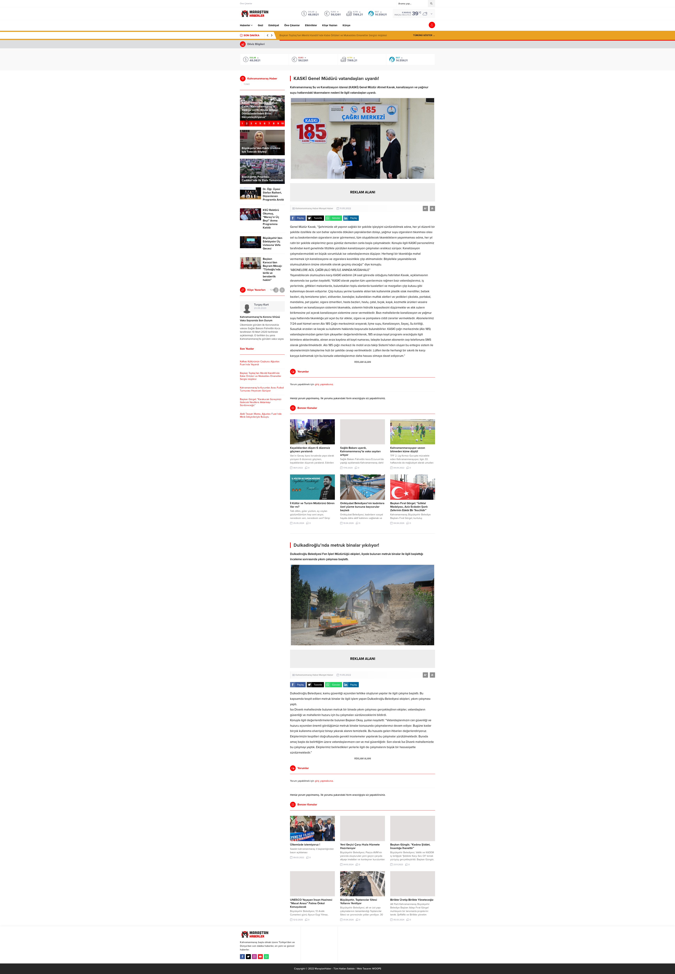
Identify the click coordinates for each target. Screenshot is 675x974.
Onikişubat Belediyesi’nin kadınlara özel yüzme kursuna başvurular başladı (362, 507)
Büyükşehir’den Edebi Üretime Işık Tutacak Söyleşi (261, 149)
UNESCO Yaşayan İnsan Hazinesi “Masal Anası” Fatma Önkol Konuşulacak (311, 903)
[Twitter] (248, 956)
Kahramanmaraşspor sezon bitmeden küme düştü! (407, 449)
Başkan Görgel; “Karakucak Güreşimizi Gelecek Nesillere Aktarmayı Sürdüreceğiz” (260, 402)
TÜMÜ (247, 84)
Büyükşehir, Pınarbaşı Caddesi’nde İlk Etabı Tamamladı (262, 178)
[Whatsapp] (266, 956)
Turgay (261, 304)
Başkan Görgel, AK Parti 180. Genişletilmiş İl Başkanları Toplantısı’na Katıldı (260, 113)
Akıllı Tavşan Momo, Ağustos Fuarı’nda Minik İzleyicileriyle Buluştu (260, 415)
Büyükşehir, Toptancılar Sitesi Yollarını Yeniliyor (358, 901)
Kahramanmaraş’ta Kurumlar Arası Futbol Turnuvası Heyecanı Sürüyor (319, 35)
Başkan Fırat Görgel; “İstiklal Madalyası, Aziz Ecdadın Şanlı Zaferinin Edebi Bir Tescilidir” (409, 507)
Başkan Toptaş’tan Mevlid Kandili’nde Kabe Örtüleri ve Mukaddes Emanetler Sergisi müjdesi (260, 376)
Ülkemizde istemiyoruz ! (305, 844)
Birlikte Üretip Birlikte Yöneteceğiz (411, 900)
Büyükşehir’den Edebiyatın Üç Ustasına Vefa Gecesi (272, 243)
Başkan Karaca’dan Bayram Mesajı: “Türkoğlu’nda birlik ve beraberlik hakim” (272, 269)
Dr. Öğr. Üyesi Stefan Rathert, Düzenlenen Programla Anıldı (273, 194)
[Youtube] (260, 956)
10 (282, 123)
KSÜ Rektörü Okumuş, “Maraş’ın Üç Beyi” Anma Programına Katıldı (271, 218)
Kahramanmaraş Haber (307, 208)
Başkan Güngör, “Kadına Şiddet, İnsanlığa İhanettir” (410, 846)
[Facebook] (242, 956)
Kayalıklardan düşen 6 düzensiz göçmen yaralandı (310, 449)
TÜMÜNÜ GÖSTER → (424, 35)
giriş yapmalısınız (324, 384)
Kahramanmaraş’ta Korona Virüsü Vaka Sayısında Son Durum (260, 318)
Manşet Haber (326, 208)
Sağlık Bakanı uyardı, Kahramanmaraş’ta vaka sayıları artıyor (360, 451)
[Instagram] (254, 956)
